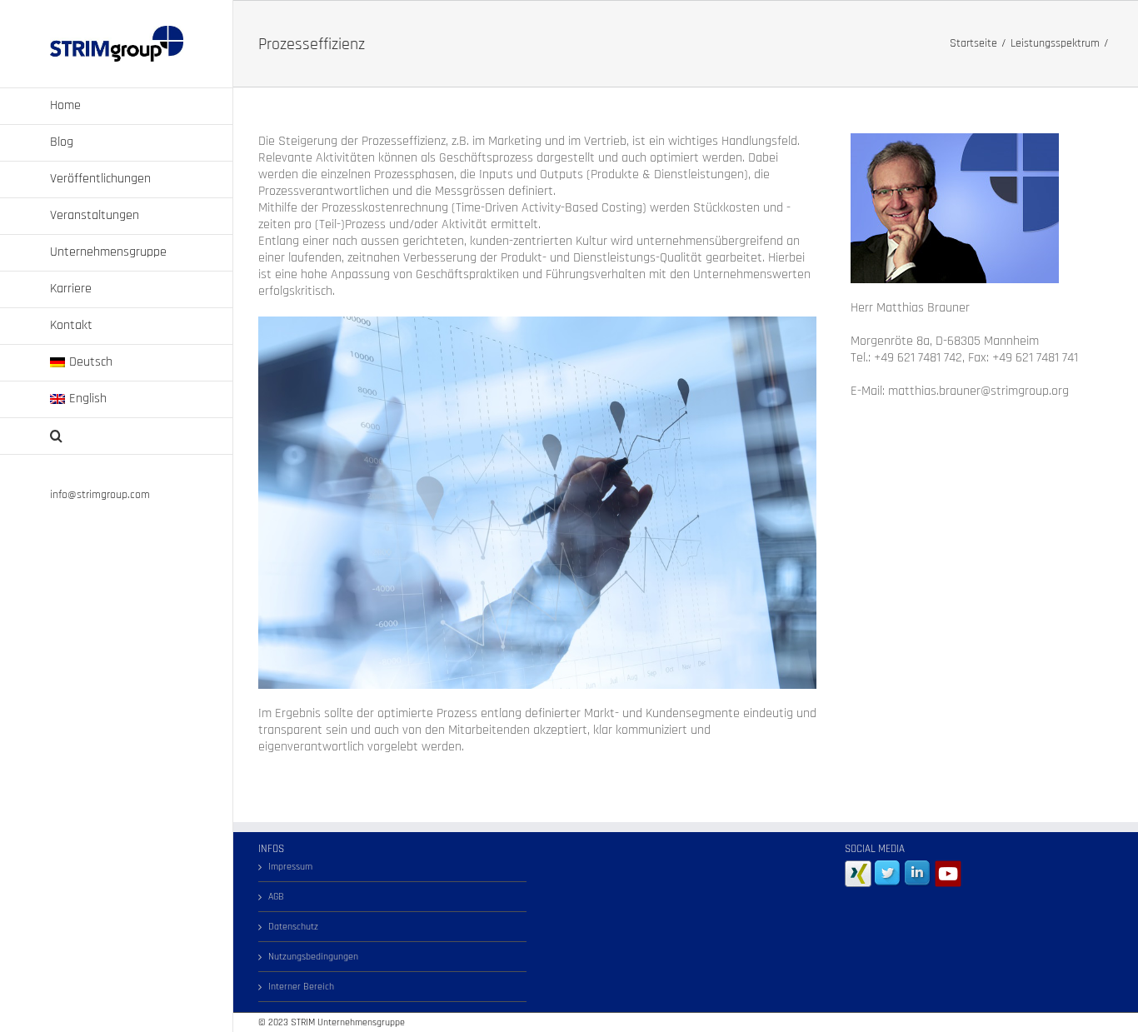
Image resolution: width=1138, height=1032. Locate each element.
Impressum (290, 866)
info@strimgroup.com (100, 494)
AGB (276, 896)
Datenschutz (293, 926)
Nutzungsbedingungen (313, 956)
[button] (116, 436)
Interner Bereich (301, 986)
